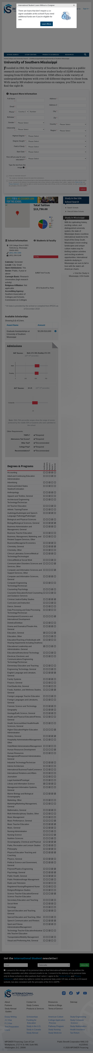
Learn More (46, 24)
